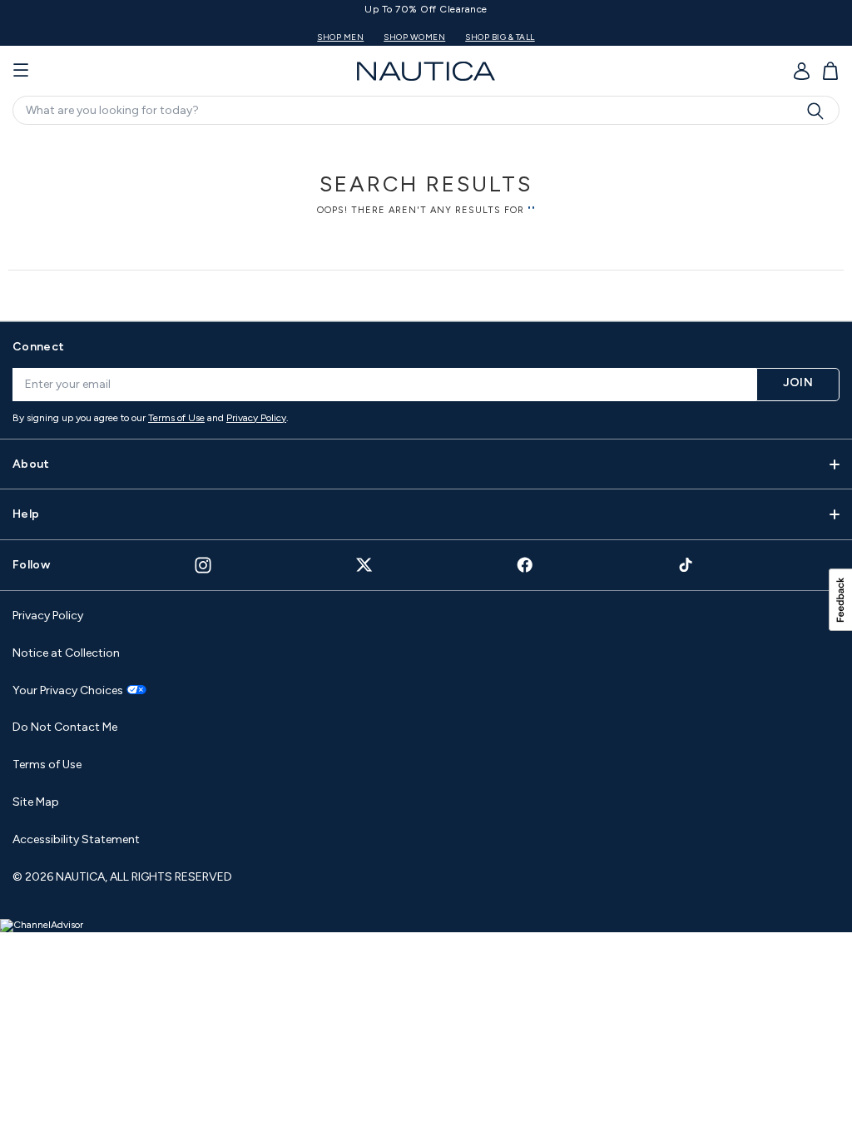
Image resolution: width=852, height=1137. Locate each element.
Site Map (35, 802)
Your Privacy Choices (67, 691)
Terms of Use (176, 418)
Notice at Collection (66, 653)
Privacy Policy (256, 418)
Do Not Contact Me (64, 727)
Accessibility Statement (76, 839)
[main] (426, 220)
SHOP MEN (340, 37)
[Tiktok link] (686, 565)
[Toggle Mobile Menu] (20, 71)
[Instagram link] (203, 565)
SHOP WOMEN (414, 37)
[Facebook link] (525, 565)
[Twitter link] (364, 565)
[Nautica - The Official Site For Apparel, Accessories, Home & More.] (426, 71)
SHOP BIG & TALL (500, 37)
